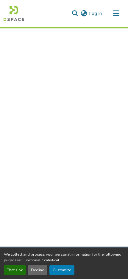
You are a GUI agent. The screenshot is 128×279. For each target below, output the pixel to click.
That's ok (15, 270)
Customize (62, 270)
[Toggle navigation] (116, 13)
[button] (14, 13)
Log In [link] (95, 13)
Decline (37, 270)
